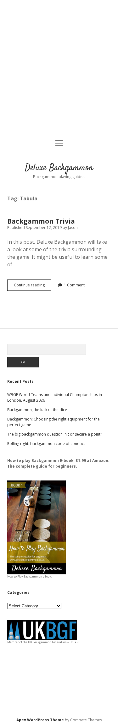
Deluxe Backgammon (59, 168)
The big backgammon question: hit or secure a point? (54, 434)
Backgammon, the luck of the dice (37, 409)
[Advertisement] (59, 70)
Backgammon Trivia (41, 221)
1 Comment (74, 285)
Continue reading (32, 286)
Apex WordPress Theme (40, 720)
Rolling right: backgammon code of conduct (46, 443)
